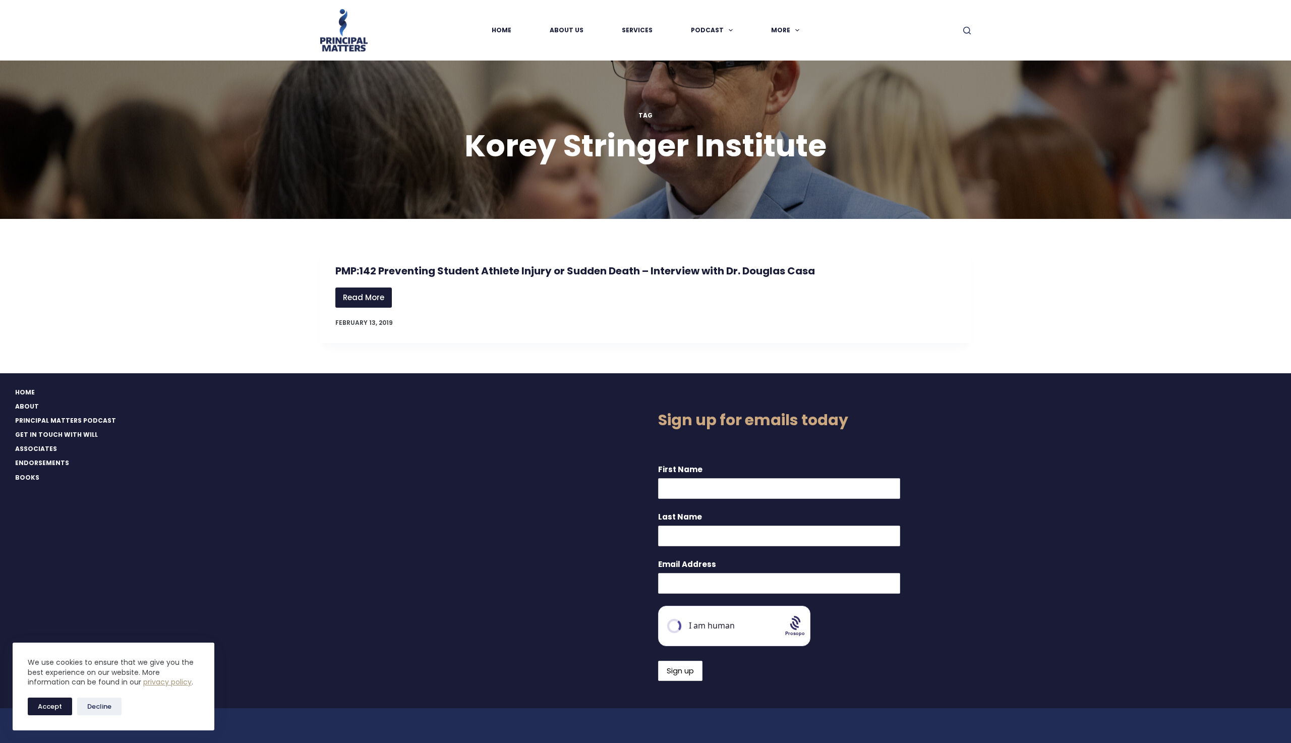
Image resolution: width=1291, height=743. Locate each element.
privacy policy (167, 682)
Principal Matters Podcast (65, 421)
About (27, 407)
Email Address (687, 564)
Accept (50, 706)
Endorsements (42, 463)
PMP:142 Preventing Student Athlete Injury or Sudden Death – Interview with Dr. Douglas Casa (575, 271)
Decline (99, 706)
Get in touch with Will (56, 435)
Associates (36, 449)
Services (637, 30)
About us (566, 30)
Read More (367, 300)
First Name (680, 469)
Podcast (707, 30)
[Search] (967, 30)
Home (501, 30)
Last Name (680, 516)
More (780, 30)
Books (27, 478)
